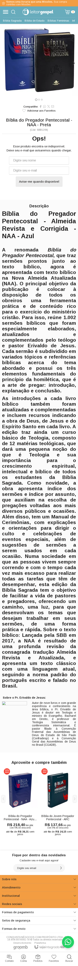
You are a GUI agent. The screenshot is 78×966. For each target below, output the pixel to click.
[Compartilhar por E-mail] (52, 106)
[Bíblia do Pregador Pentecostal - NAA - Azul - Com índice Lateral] (20, 802)
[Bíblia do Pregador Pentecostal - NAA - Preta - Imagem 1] (39, 60)
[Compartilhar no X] (48, 106)
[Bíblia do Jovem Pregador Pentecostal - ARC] (58, 802)
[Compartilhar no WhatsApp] (44, 106)
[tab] (36, 99)
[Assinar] (61, 868)
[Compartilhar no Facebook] (40, 106)
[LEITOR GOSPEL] (38, 12)
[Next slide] (73, 63)
